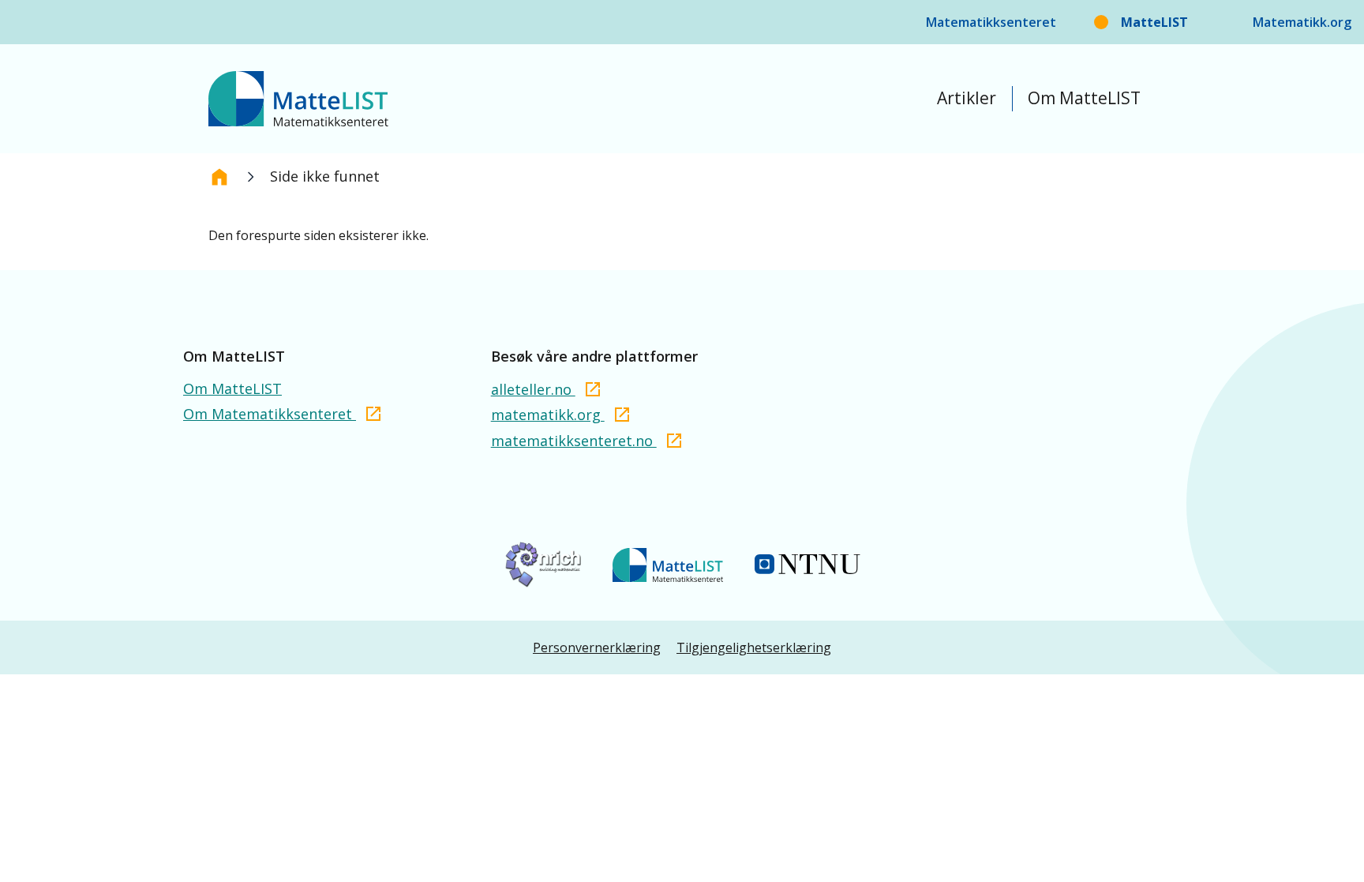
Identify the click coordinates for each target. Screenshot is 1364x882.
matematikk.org (548, 414)
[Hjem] (219, 177)
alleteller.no (533, 389)
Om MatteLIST (1084, 98)
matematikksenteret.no (574, 440)
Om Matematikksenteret (269, 413)
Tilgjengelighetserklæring (753, 647)
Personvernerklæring (597, 647)
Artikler (966, 98)
